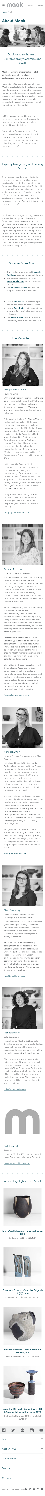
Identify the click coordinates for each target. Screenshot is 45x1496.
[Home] (15, 5)
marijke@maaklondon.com (16, 512)
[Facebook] (4, 1430)
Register (39, 5)
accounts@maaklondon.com (17, 1163)
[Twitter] (13, 1430)
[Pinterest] (22, 1430)
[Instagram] (32, 1430)
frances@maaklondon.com (16, 695)
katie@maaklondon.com (15, 853)
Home (4, 12)
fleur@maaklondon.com (15, 975)
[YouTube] (41, 1430)
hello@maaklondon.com (15, 1089)
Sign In (30, 5)
